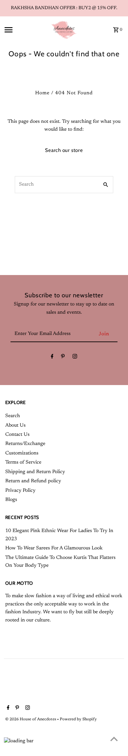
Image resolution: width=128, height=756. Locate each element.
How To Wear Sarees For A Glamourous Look (53, 548)
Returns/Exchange (25, 443)
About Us (15, 425)
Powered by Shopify (78, 719)
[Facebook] (52, 358)
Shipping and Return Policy (35, 472)
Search (12, 416)
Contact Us (17, 434)
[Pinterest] (63, 358)
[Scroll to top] (114, 738)
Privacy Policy (20, 490)
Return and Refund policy (33, 481)
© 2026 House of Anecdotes (31, 719)
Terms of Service (23, 462)
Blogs (11, 499)
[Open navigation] (25, 30)
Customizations (21, 453)
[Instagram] (75, 358)
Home (42, 93)
